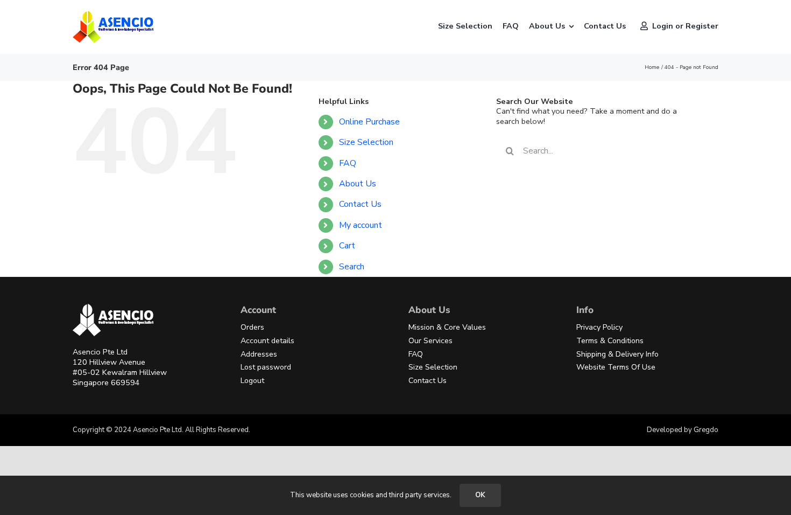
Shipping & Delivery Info (617, 354)
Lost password (266, 367)
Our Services (430, 341)
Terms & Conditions (610, 341)
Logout (252, 380)
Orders (252, 327)
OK (480, 495)
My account (360, 225)
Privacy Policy (599, 327)
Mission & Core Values (447, 327)
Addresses (259, 354)
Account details (267, 341)
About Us (357, 184)
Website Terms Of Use (615, 367)
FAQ (347, 163)
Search (351, 267)
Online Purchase (369, 122)
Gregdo (706, 430)
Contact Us (360, 204)
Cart (347, 246)
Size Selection (366, 142)
